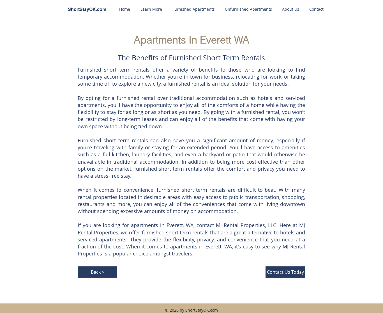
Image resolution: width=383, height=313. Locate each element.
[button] (151, 9)
